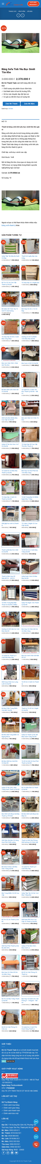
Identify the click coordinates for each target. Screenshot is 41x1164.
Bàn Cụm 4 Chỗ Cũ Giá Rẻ (30, 363)
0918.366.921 (16, 1133)
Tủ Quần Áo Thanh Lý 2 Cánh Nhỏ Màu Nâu (9, 656)
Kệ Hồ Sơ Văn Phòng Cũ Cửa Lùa (9, 1028)
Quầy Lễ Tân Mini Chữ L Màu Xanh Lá (29, 947)
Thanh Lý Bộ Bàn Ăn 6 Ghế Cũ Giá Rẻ (10, 551)
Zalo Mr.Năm (29, 104)
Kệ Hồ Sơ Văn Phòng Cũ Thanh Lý (29, 973)
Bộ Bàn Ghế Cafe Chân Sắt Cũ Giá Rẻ (10, 390)
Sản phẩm (21, 11)
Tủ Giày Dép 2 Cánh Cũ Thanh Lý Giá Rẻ (9, 498)
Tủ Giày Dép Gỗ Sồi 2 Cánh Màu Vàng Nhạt (10, 338)
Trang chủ (12, 11)
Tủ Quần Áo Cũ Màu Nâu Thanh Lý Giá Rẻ (9, 471)
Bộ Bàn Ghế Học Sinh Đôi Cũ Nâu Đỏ (9, 762)
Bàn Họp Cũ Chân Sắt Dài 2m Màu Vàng (30, 630)
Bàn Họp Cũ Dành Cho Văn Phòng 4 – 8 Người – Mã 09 (30, 1000)
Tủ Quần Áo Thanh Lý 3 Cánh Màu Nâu (29, 868)
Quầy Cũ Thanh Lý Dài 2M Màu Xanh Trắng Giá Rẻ (30, 735)
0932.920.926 (14, 1141)
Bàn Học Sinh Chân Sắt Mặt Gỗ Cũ (30, 656)
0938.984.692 (13, 1136)
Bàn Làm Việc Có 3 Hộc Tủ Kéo (30, 419)
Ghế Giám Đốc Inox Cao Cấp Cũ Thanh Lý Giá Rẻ (29, 920)
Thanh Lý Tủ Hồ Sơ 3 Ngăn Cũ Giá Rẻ (30, 709)
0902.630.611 (14, 1130)
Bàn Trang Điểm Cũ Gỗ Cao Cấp (10, 894)
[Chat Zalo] (36, 1137)
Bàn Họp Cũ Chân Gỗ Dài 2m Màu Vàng (9, 973)
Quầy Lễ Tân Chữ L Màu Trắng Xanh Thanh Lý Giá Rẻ (10, 788)
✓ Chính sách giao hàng (10, 1108)
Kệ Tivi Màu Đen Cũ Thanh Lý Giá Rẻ (30, 788)
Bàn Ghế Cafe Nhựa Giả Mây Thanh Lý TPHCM (10, 815)
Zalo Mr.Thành (11, 104)
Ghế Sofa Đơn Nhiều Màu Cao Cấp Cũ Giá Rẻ (9, 419)
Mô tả (4, 121)
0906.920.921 (15, 1144)
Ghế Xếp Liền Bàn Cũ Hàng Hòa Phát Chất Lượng (10, 841)
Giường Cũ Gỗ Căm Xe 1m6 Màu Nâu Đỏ (10, 630)
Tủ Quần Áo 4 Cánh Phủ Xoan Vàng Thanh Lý (29, 1028)
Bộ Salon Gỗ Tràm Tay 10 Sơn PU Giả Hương (10, 310)
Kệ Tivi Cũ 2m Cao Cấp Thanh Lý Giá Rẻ (9, 283)
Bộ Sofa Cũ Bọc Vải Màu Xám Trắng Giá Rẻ (9, 868)
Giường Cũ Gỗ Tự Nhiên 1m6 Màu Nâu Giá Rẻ (29, 338)
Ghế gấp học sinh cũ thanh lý (10, 524)
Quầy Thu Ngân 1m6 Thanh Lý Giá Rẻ (30, 603)
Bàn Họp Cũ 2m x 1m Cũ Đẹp (29, 310)
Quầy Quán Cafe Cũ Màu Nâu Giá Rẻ (29, 577)
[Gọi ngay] (36, 1144)
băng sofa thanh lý (9, 225)
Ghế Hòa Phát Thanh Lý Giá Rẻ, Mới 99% (10, 947)
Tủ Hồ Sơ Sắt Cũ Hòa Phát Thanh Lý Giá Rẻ (30, 762)
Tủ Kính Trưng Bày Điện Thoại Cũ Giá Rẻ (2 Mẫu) (9, 603)
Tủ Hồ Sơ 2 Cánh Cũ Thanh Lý (30, 683)
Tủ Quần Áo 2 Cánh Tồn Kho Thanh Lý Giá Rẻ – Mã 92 (30, 391)
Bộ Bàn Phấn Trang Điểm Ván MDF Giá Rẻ (9, 709)
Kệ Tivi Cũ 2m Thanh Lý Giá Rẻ (10, 920)
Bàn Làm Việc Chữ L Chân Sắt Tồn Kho (10, 364)
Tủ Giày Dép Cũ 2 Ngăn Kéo (30, 282)
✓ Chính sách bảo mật (10, 1113)
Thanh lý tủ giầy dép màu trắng (29, 257)
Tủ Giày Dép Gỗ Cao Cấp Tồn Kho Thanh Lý (29, 445)
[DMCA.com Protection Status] (8, 1061)
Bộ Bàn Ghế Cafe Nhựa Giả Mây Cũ (30, 815)
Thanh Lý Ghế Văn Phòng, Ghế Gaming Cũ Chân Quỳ (30, 841)
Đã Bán (29, 11)
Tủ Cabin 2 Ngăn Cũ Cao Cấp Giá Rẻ (29, 524)
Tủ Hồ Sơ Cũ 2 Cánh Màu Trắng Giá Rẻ (30, 551)
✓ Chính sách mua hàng (10, 1105)
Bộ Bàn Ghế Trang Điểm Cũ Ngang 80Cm (10, 735)
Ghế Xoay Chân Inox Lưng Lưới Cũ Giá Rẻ (10, 683)
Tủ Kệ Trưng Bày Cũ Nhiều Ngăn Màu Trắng (30, 498)
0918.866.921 (14, 1139)
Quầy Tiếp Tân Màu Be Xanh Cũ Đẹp (10, 257)
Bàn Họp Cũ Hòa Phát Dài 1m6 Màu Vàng (30, 471)
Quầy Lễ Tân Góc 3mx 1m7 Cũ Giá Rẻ (10, 445)
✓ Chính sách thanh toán (11, 1111)
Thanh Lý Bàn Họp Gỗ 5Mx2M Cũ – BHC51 (8, 577)
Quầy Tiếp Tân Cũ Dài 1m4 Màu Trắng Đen (30, 894)
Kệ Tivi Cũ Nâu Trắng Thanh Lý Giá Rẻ (10, 1000)
